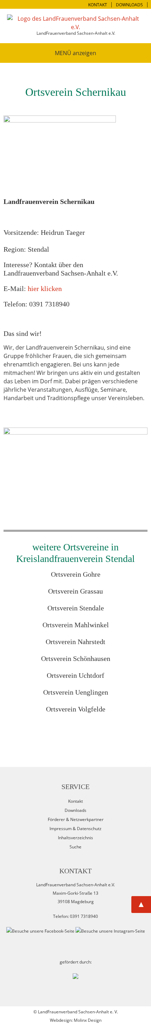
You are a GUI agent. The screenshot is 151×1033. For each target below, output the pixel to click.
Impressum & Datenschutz (75, 829)
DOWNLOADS (129, 4)
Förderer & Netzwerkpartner (76, 819)
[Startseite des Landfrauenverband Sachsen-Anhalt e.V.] (75, 22)
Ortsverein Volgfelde (75, 709)
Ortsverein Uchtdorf (75, 675)
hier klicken (45, 288)
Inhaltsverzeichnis (75, 838)
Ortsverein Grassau (75, 591)
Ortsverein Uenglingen (75, 692)
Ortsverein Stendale (75, 608)
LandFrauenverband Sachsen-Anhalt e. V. (78, 1012)
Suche (75, 847)
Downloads (75, 810)
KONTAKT (97, 4)
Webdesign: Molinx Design (75, 1020)
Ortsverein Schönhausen (75, 658)
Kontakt (75, 801)
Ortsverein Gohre (75, 574)
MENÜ (63, 53)
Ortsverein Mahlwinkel (75, 625)
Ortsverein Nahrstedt (75, 641)
